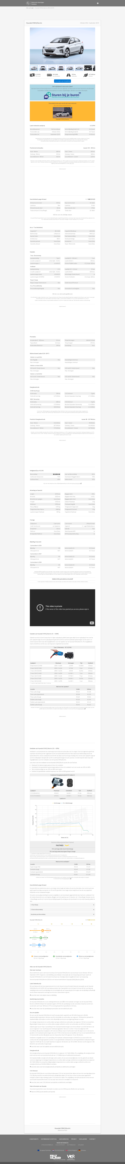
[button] (93, 29)
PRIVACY (74, 1139)
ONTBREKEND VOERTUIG (49, 1139)
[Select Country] (98, 3)
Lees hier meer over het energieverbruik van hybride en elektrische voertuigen (53, 1066)
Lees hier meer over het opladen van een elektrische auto (47, 1046)
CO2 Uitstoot (60, 1145)
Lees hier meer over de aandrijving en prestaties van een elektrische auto (51, 1008)
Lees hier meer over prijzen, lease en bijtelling (43, 995)
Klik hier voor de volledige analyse (62, 214)
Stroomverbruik (47, 1145)
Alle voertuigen (30, 8)
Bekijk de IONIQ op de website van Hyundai (62, 579)
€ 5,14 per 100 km (90, 263)
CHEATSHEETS (34, 1139)
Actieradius (71, 1145)
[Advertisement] (62, 15)
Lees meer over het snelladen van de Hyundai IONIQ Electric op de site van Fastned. (53, 762)
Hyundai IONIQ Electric (62, 119)
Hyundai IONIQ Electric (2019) (75, 979)
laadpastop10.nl (81, 708)
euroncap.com (77, 483)
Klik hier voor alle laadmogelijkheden (62, 294)
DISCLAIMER (83, 1139)
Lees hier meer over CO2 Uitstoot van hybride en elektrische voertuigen (51, 1082)
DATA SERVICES (64, 1139)
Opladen (81, 1145)
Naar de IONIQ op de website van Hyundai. (43, 1091)
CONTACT (92, 1139)
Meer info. (71, 163)
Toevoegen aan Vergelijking (62, 81)
